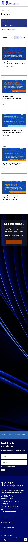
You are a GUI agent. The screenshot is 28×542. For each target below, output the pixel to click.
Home (2, 10)
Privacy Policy (11, 466)
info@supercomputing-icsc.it (9, 504)
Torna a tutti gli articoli (10, 29)
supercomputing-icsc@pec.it (9, 511)
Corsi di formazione (8, 528)
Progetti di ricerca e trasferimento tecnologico (11, 539)
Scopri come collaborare (14, 242)
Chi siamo (5, 520)
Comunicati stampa (7, 37)
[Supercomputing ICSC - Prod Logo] (10, 3)
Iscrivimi (3, 470)
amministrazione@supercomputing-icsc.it (13, 508)
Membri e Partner (8, 522)
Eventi (4, 525)
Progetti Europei (7, 535)
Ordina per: (5, 25)
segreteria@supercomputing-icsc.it (14, 506)
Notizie (23, 37)
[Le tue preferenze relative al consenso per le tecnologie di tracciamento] (25, 539)
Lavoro (17, 37)
